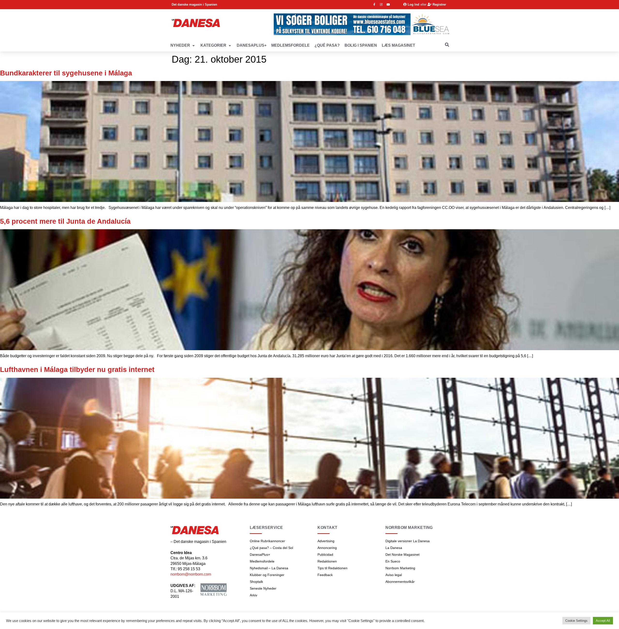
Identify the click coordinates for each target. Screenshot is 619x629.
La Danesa (393, 548)
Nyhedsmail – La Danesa (269, 568)
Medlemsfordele (262, 561)
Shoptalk (256, 582)
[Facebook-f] (374, 4)
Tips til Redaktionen (332, 568)
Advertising (325, 541)
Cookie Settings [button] (576, 620)
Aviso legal (393, 575)
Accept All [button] (603, 620)
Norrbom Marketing (400, 568)
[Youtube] (388, 4)
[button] (183, 45)
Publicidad (325, 554)
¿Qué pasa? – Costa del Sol (271, 548)
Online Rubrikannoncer (267, 541)
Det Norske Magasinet (402, 554)
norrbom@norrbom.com (190, 574)
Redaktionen (327, 561)
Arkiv (253, 595)
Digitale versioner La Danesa (407, 541)
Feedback (325, 575)
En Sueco (392, 561)
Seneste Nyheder (263, 588)
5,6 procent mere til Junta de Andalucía (65, 221)
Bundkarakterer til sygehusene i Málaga (66, 73)
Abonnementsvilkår (400, 582)
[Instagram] (381, 4)
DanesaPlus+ (260, 554)
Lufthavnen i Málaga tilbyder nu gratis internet (77, 369)
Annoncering (327, 548)
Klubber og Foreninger (267, 575)
